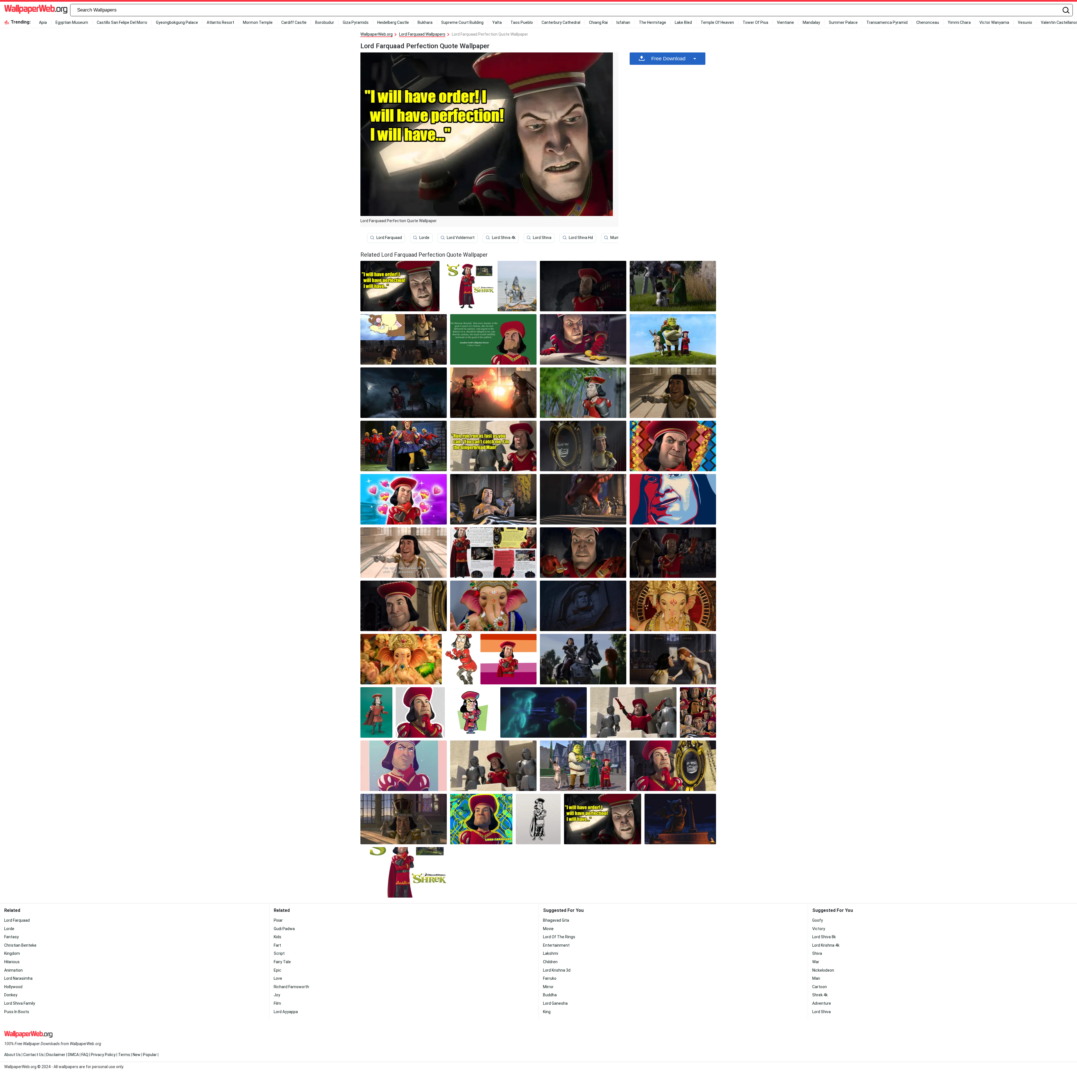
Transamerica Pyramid (887, 22)
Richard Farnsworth (291, 987)
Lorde (424, 237)
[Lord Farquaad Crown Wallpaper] (403, 819)
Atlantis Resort (220, 22)
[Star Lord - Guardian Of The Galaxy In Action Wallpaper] (401, 659)
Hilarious (12, 962)
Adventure (821, 1003)
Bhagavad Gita (556, 920)
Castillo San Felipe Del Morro (122, 22)
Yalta (497, 22)
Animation (13, 970)
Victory (818, 928)
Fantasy (11, 937)
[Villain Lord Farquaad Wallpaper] (468, 286)
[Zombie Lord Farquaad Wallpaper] (403, 392)
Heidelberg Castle (393, 22)
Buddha (550, 995)
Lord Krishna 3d (556, 970)
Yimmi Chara (959, 22)
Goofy (817, 920)
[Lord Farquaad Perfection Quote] (399, 286)
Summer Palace (843, 22)
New (137, 1054)
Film (277, 1003)
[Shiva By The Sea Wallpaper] (517, 286)
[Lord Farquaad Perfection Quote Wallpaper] (602, 819)
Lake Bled (683, 22)
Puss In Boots (16, 1011)
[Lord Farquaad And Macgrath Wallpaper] (493, 392)
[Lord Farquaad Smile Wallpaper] (403, 606)
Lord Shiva (542, 237)
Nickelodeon (823, 970)
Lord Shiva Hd (581, 237)
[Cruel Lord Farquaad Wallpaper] (583, 552)
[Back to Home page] (35, 10)
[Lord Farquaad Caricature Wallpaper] (472, 712)
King (547, 1011)
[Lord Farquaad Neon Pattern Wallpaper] (481, 819)
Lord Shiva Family (19, 1003)
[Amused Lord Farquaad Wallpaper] (673, 392)
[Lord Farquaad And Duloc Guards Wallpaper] (493, 765)
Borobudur (324, 22)
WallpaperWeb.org (376, 34)
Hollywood (13, 987)
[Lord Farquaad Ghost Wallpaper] (543, 712)
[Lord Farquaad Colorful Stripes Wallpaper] (508, 659)
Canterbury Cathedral (561, 22)
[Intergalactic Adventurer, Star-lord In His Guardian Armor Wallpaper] (673, 606)
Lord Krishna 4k (825, 945)
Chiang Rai (598, 22)
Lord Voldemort (461, 237)
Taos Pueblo (521, 22)
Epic (277, 970)
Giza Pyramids (356, 22)
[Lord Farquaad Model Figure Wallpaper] (583, 392)
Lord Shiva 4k (504, 237)
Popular (150, 1054)
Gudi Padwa (284, 928)
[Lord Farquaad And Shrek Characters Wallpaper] (583, 765)
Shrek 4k (820, 995)
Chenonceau (927, 22)
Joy (277, 995)
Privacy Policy (103, 1054)
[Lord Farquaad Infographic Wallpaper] (493, 552)
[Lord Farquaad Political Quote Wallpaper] (493, 339)
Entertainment (556, 945)
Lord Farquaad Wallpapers (422, 34)
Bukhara (425, 22)
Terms (124, 1054)
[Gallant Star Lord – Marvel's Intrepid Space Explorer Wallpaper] (493, 606)
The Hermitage (652, 22)
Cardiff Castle (294, 22)
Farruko (549, 978)
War (815, 962)
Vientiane (785, 22)
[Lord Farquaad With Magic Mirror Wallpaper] (673, 765)
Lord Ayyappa (286, 1011)
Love (278, 978)
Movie (548, 928)
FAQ (84, 1054)
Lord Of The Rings (559, 937)
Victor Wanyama (994, 22)
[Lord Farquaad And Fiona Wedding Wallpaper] (673, 659)
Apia (43, 22)
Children (550, 962)
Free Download (668, 58)
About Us (12, 1054)
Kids (277, 937)
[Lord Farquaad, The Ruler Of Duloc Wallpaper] (583, 499)
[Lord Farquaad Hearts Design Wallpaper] (403, 499)
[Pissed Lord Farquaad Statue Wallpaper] (583, 606)
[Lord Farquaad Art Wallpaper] (403, 765)
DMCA (73, 1054)
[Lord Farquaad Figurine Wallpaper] (376, 712)
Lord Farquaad (389, 237)
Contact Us (33, 1054)
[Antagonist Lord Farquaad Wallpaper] (673, 339)
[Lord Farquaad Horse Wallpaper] (583, 659)
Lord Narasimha (18, 978)
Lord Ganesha (555, 1003)
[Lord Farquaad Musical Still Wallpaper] (403, 446)
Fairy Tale (282, 962)
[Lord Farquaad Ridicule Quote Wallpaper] (493, 446)
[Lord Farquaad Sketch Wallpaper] (461, 659)
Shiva (817, 953)
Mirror (548, 987)
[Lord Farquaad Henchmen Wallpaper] (673, 552)
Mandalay (811, 22)
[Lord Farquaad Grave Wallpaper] (680, 819)
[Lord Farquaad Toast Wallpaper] (493, 499)
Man (816, 978)
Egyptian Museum (72, 22)
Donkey (10, 995)
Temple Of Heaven (717, 22)
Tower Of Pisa (755, 22)
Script (279, 953)
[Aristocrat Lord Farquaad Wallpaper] (583, 446)
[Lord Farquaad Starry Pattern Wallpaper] (673, 446)
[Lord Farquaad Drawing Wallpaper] (538, 819)
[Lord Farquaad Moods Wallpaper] (698, 712)
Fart (277, 945)
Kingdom (12, 953)
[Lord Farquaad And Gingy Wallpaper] (583, 339)
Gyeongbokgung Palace (177, 22)
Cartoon (819, 987)
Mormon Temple (258, 22)
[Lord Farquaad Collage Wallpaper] (403, 339)
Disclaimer (55, 1054)
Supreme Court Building (462, 22)
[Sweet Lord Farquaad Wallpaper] (673, 286)
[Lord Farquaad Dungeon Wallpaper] (583, 286)
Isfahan (623, 22)
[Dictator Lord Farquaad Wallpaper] (420, 712)
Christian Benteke (20, 945)
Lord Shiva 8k (824, 937)
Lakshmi (550, 953)
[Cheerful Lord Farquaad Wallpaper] (633, 712)
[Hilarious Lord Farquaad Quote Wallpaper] (403, 552)
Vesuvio (1025, 22)
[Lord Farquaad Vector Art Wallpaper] (673, 499)
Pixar (278, 920)
